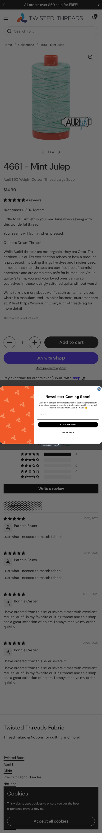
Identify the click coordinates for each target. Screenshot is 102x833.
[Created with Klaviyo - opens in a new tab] (51, 445)
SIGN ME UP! (68, 425)
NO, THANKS (68, 433)
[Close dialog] (99, 389)
